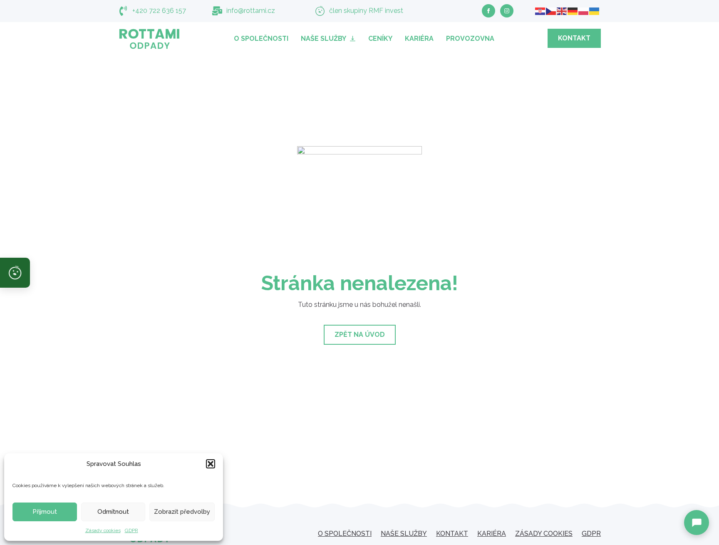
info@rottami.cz (250, 11)
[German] (573, 11)
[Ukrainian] (594, 11)
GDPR (131, 530)
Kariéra (419, 38)
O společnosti (261, 38)
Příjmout (44, 511)
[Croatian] (540, 11)
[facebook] (488, 10)
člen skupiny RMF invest (366, 11)
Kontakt (452, 534)
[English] (562, 11)
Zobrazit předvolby (182, 511)
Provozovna (470, 38)
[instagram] (506, 10)
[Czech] (551, 11)
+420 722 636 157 (159, 11)
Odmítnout (113, 511)
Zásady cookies (103, 530)
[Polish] (583, 11)
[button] (210, 464)
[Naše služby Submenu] (354, 38)
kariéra (491, 534)
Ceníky (380, 38)
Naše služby (323, 38)
